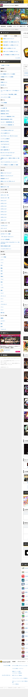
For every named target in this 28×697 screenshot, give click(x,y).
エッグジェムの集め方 (5, 138)
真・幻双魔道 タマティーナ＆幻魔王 (8, 74)
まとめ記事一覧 (4, 108)
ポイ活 (8, 1)
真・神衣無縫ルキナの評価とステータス (11, 54)
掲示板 (15, 36)
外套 (1, 270)
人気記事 (5, 36)
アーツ (2, 307)
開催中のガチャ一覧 (5, 186)
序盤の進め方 (3, 26)
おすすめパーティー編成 (5, 233)
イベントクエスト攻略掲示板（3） (7, 124)
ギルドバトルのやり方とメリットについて (9, 162)
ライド (2, 309)
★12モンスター (4, 211)
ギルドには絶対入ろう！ (5, 133)
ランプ (2, 293)
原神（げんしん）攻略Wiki (17, 675)
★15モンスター (4, 203)
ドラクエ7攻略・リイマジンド (17, 668)
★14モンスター (4, 206)
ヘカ (1, 284)
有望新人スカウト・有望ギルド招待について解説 (10, 158)
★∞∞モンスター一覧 (5, 197)
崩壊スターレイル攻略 (16, 671)
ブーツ (2, 301)
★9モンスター (3, 220)
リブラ (2, 287)
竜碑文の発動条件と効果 (5, 246)
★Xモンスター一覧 (4, 195)
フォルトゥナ (3, 329)
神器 (1, 282)
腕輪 (1, 268)
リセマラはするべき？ (5, 144)
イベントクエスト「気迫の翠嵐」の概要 (9, 94)
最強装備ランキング (5, 178)
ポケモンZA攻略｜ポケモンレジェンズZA (19, 665)
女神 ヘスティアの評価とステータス (10, 51)
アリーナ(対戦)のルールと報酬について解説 (9, 164)
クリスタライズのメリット (6, 248)
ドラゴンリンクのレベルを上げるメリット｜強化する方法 (10, 242)
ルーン (2, 298)
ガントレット (3, 296)
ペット (2, 262)
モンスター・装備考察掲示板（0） (7, 122)
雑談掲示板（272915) (5, 111)
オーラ (2, 259)
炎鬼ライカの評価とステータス (9, 48)
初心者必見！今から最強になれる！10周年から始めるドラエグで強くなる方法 (12, 41)
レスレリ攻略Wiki (15, 684)
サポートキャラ (4, 228)
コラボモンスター (4, 225)
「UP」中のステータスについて (7, 236)
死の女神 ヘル (3, 85)
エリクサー (3, 321)
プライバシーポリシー (22, 661)
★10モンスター (4, 217)
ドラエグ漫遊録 (4, 102)
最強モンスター (23, 26)
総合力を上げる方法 (5, 141)
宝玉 (1, 265)
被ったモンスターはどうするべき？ (8, 152)
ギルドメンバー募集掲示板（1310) (7, 116)
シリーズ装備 (3, 257)
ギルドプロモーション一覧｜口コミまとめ (9, 135)
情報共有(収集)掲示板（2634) (6, 119)
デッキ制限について (5, 147)
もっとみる (18, 57)
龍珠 (1, 323)
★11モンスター (4, 214)
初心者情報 (9, 26)
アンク (2, 279)
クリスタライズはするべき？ (6, 155)
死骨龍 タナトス (4, 82)
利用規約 (13, 661)
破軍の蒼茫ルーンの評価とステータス (10, 45)
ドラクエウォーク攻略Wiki (17, 673)
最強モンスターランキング (8, 38)
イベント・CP (15, 26)
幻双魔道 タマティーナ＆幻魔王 (7, 76)
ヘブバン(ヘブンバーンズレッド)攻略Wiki (19, 678)
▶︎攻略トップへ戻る (5, 65)
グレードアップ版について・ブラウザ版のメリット (10, 91)
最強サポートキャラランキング (7, 175)
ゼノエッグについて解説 (5, 97)
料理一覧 (2, 312)
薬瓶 (1, 290)
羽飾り (2, 276)
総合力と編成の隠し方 (5, 149)
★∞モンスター (4, 200)
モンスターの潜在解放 (5, 239)
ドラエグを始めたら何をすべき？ (7, 130)
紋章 (1, 326)
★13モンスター (4, 209)
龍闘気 (2, 318)
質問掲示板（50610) (5, 113)
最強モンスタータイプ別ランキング (8, 181)
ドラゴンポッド (4, 304)
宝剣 (1, 273)
